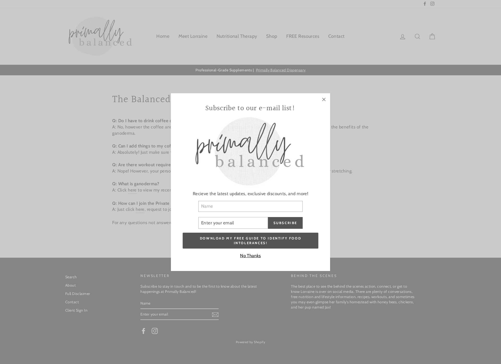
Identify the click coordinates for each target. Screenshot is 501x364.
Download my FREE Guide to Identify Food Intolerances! (250, 240)
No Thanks (250, 255)
